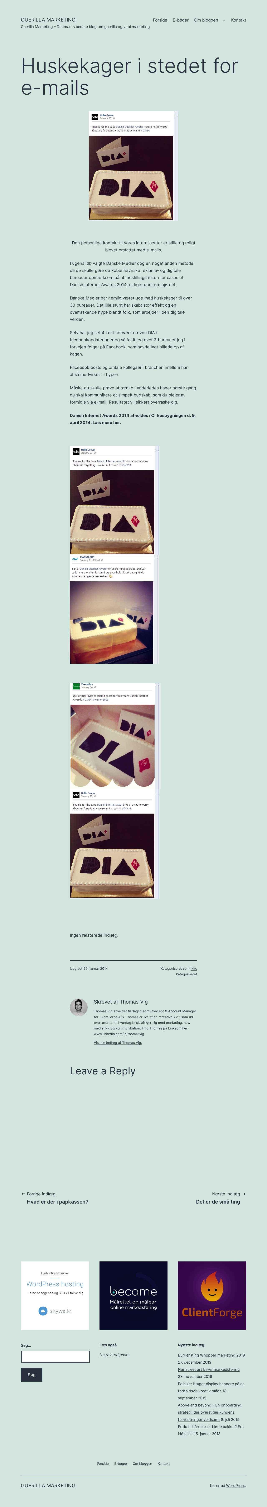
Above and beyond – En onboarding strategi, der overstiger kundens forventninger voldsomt (209, 1412)
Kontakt (238, 20)
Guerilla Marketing (48, 20)
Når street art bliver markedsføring (209, 1369)
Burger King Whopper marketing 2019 (211, 1355)
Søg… (26, 1345)
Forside (160, 20)
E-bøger (181, 20)
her (116, 422)
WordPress (235, 1485)
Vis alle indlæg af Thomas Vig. (118, 1043)
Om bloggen (206, 20)
